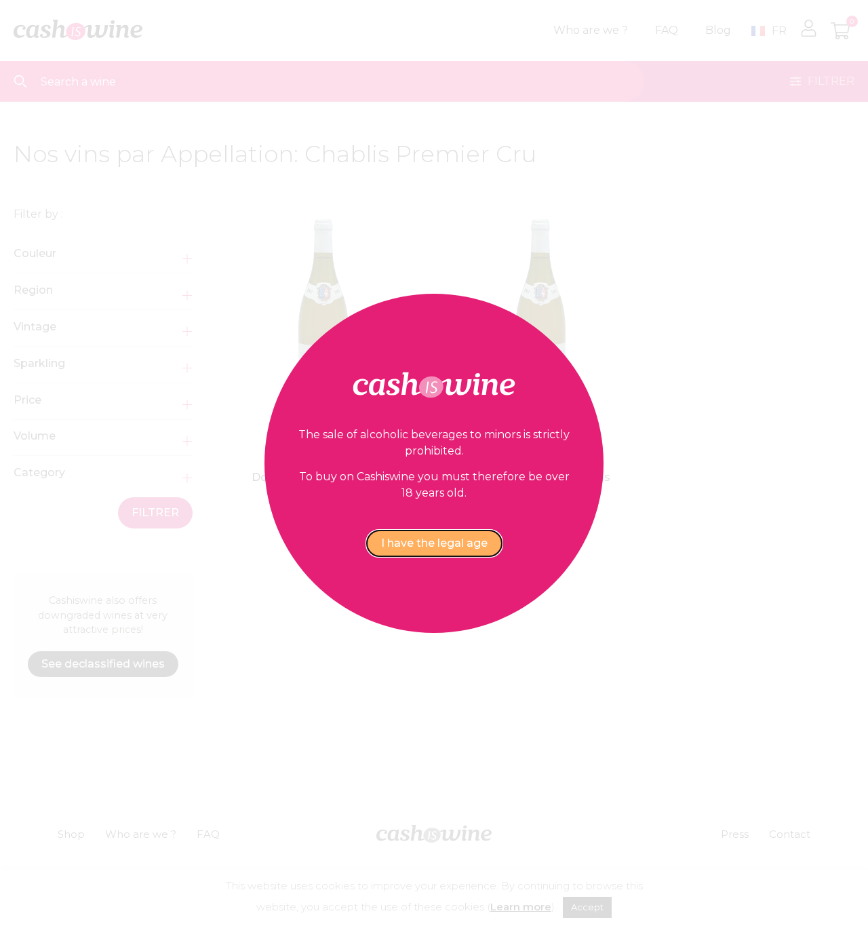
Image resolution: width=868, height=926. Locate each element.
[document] (434, 463)
